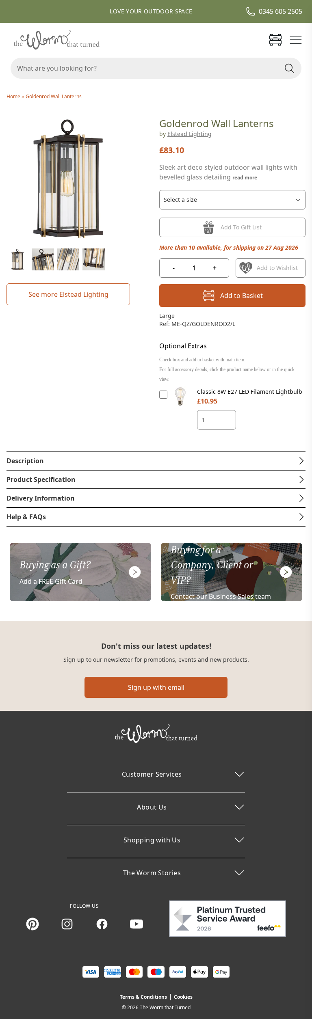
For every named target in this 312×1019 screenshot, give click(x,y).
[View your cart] (275, 39)
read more (244, 177)
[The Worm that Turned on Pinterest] (32, 924)
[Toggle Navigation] (295, 39)
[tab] (156, 461)
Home (14, 96)
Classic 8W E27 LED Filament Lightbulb (249, 391)
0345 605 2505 (280, 11)
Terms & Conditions (143, 996)
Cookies (183, 996)
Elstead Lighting (189, 134)
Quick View (180, 404)
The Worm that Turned (165, 1007)
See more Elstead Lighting (68, 294)
